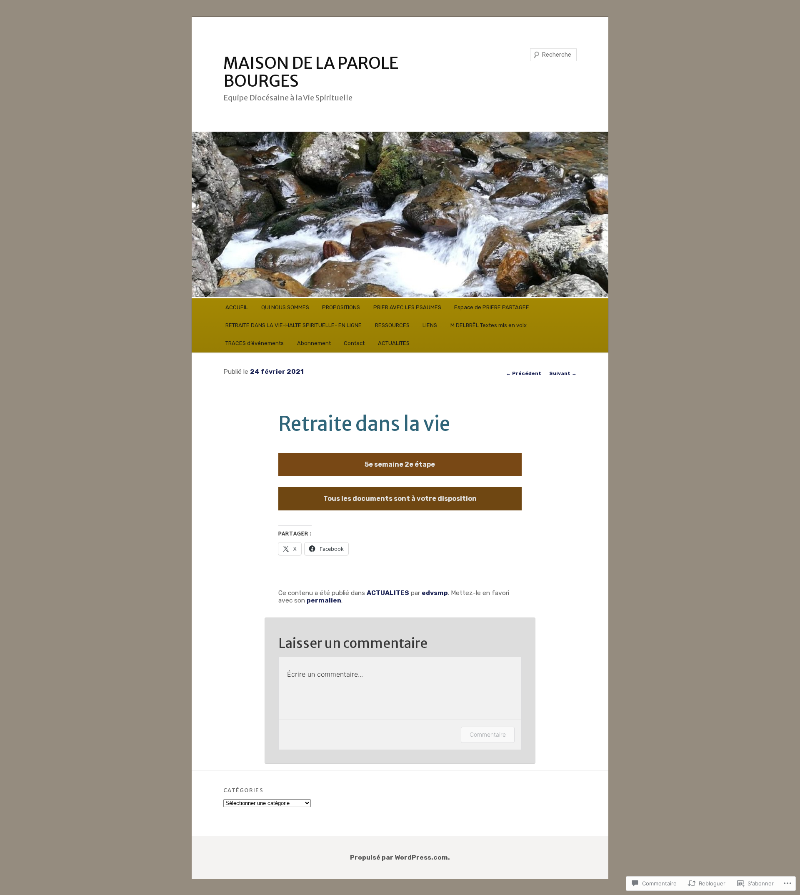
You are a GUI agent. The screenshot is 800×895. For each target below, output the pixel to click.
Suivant (563, 373)
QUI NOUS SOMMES (285, 307)
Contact (354, 343)
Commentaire (488, 734)
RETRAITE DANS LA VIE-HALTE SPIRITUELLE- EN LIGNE (293, 325)
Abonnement (314, 343)
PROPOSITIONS (341, 307)
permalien (324, 600)
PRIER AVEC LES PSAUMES (407, 307)
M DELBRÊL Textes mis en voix (488, 325)
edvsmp (435, 593)
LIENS (429, 325)
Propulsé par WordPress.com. (400, 857)
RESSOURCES (392, 325)
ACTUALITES (394, 343)
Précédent (523, 373)
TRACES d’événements (254, 343)
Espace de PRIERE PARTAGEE (491, 307)
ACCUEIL (236, 307)
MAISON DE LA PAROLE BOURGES (310, 72)
